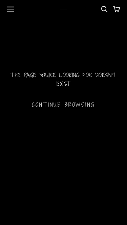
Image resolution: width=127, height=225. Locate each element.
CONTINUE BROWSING (63, 104)
